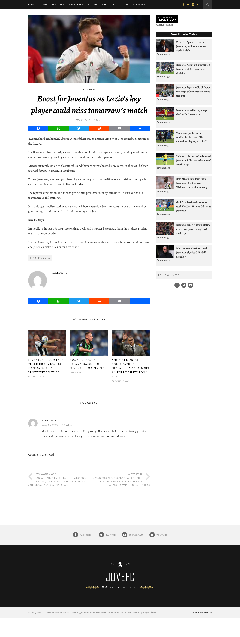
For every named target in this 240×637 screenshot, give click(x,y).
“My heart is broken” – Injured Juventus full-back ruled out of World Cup (193, 160)
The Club (108, 4)
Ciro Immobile (40, 257)
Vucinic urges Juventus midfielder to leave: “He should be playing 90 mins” (191, 137)
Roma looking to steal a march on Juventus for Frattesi (89, 364)
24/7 (172, 25)
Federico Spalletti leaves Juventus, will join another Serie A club (191, 46)
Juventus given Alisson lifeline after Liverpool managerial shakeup (193, 229)
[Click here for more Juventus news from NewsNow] (167, 19)
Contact (139, 4)
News (44, 4)
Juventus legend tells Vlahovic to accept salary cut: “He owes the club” (193, 92)
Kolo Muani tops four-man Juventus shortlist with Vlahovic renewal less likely (192, 183)
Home (32, 4)
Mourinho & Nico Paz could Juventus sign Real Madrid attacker (191, 252)
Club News (89, 89)
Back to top (201, 612)
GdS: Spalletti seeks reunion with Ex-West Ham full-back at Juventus (193, 206)
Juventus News (163, 25)
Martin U (60, 273)
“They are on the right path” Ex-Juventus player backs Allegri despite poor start (131, 368)
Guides (124, 4)
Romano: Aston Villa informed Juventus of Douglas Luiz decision (193, 69)
